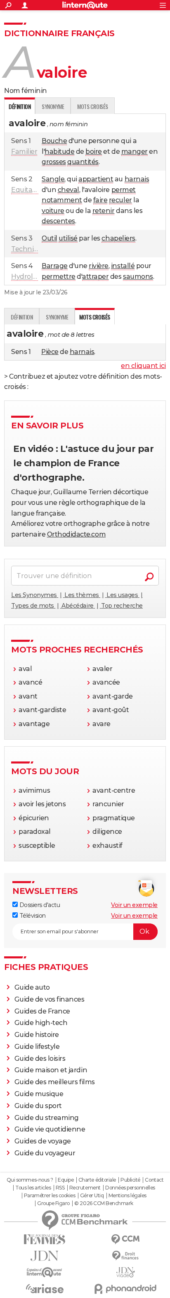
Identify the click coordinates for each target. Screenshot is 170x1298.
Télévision (32, 915)
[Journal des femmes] (44, 1239)
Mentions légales (127, 1196)
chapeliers (118, 238)
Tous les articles (33, 1188)
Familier (24, 151)
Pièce (50, 352)
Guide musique (39, 1094)
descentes (58, 221)
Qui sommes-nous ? (30, 1180)
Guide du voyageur (45, 1153)
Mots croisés (92, 106)
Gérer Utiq (92, 1196)
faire (100, 200)
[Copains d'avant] (44, 1272)
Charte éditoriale (97, 1180)
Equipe (65, 1180)
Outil (49, 238)
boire (93, 151)
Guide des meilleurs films (54, 1082)
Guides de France (42, 1011)
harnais (137, 179)
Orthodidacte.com (76, 534)
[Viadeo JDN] (125, 1272)
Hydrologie (28, 276)
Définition (22, 316)
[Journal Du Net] (44, 1256)
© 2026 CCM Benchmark (103, 1203)
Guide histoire (36, 1035)
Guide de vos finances (49, 999)
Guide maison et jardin (50, 1070)
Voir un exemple (134, 905)
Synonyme (53, 106)
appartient (95, 179)
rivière (99, 266)
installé (123, 266)
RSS (60, 1188)
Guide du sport (38, 1106)
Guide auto (32, 987)
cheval (68, 190)
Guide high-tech (41, 1023)
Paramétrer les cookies (49, 1196)
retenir (103, 211)
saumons (138, 276)
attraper (95, 276)
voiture (53, 211)
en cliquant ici (143, 366)
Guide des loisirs (40, 1058)
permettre (59, 276)
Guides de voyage (42, 1141)
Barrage (55, 266)
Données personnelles (130, 1188)
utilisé (68, 238)
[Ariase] (44, 1288)
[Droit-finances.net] (125, 1256)
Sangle (53, 179)
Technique (28, 249)
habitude (59, 151)
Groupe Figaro (53, 1203)
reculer (120, 200)
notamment (62, 200)
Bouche (54, 141)
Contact (154, 1180)
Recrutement (85, 1188)
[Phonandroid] (125, 1289)
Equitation (28, 190)
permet (123, 190)
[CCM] (125, 1239)
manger (134, 151)
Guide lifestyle (37, 1046)
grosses (54, 162)
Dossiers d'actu (39, 905)
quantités (83, 162)
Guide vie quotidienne (49, 1129)
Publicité (130, 1180)
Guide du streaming (46, 1118)
